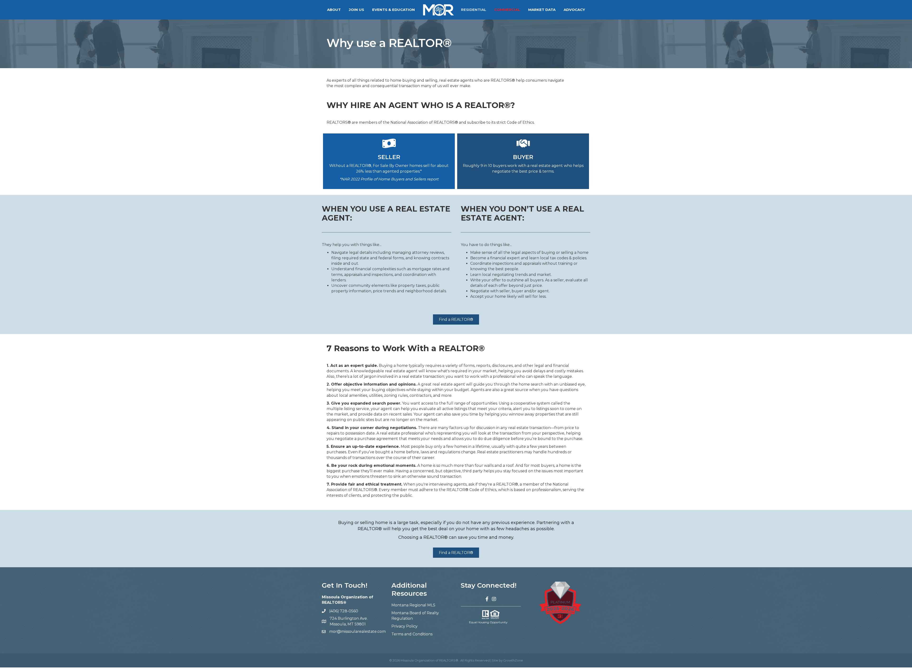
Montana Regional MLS (413, 605)
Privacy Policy (404, 626)
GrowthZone (513, 660)
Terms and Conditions (411, 634)
